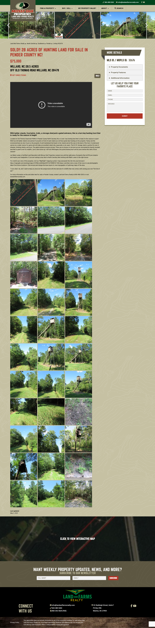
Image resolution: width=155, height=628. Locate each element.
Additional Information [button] (120, 78)
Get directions (19, 75)
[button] (32, 25)
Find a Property (47, 8)
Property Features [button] (118, 72)
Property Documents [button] (119, 67)
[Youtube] (144, 2)
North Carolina (31, 43)
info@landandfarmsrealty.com (63, 605)
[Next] (146, 25)
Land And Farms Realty (17, 43)
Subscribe (113, 578)
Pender (48, 43)
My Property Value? (87, 8)
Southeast (41, 43)
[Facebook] (141, 2)
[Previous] (8, 25)
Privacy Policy (14, 622)
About (104, 8)
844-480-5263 (109, 2)
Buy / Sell (66, 8)
